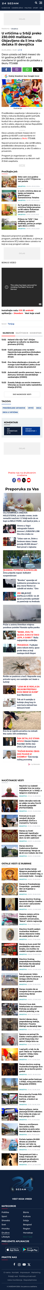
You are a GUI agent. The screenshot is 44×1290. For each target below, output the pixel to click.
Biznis (26, 1212)
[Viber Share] (17, 69)
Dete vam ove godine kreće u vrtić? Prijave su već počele (29, 179)
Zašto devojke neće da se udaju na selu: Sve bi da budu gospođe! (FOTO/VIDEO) (30, 804)
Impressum (25, 1272)
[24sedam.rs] (10, 3)
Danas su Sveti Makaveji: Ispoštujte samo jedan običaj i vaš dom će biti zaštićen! (30, 834)
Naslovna (5, 29)
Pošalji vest (13, 1276)
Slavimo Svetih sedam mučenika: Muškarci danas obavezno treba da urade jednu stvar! (29, 932)
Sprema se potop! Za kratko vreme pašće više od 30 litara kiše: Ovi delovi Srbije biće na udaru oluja (30, 1038)
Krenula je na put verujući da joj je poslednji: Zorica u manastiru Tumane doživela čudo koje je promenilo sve (29, 819)
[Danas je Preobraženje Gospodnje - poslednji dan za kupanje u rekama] (10, 889)
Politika (28, 8)
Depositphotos (30, 1280)
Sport (35, 8)
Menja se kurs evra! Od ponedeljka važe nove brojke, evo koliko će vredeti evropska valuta (30, 947)
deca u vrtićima (10, 412)
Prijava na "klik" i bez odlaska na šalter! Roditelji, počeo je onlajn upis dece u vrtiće (30, 222)
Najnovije (6, 8)
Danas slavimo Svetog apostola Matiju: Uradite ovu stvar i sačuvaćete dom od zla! (30, 902)
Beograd (27, 1224)
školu (25, 138)
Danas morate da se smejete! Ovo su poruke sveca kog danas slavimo (30, 992)
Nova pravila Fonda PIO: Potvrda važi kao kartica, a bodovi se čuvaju (30, 1098)
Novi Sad (27, 1236)
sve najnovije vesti (22, 394)
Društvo (14, 29)
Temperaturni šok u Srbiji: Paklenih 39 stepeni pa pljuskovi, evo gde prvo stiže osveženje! (29, 1158)
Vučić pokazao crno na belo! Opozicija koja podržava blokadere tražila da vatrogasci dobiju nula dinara (24, 353)
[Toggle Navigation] (40, 3)
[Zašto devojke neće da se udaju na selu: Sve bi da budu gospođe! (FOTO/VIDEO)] (10, 806)
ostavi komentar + (31, 430)
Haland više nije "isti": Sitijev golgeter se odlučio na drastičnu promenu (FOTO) (23, 342)
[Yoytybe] (24, 1265)
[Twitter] (24, 480)
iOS (20, 310)
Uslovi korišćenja (14, 1280)
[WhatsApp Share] (27, 69)
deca (38, 408)
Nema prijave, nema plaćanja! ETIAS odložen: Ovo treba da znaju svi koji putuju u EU (30, 1113)
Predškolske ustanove (14, 408)
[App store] (13, 1249)
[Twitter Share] (38, 69)
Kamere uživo (17, 8)
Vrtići (30, 408)
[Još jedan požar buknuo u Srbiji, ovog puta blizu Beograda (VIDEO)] (10, 1084)
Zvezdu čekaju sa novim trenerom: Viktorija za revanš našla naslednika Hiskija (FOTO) (25, 384)
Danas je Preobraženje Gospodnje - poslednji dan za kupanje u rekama (29, 887)
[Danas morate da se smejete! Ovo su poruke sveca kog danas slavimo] (10, 994)
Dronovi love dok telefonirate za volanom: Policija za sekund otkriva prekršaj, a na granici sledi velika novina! (30, 1008)
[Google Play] (30, 1249)
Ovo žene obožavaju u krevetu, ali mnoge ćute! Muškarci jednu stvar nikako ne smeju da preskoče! (24, 364)
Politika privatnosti (27, 1276)
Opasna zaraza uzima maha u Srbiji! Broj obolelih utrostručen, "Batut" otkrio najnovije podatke (30, 917)
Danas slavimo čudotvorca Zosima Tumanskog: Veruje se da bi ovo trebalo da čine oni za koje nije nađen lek (31, 849)
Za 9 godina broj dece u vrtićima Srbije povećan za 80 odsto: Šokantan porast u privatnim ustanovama (29, 208)
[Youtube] (29, 480)
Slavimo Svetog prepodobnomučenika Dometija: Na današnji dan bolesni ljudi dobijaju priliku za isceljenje (29, 962)
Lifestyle (6, 1236)
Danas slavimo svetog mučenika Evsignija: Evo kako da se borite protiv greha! (31, 1068)
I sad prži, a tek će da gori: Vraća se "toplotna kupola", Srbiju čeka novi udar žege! (30, 1053)
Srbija (26, 1220)
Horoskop (28, 1232)
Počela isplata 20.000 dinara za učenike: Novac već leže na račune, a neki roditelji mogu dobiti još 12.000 (30, 1143)
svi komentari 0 (12, 431)
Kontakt (15, 1272)
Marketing (35, 1272)
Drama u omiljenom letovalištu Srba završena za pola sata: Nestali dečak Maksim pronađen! (29, 1128)
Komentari (36, 333)
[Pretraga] (36, 2)
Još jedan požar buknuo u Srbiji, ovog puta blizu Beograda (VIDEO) (30, 1081)
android (29, 310)
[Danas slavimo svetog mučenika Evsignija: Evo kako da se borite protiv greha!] (10, 1069)
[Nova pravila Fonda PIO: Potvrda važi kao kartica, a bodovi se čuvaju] (10, 1099)
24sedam (18, 313)
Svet (4, 1224)
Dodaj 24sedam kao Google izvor (24, 76)
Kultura (27, 1216)
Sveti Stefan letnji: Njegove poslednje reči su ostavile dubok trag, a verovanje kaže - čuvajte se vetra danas (31, 872)
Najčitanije (22, 333)
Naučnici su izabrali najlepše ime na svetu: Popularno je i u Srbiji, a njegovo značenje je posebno (30, 789)
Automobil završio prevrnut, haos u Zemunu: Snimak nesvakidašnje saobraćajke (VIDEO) (24, 374)
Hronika (6, 1228)
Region (26, 1228)
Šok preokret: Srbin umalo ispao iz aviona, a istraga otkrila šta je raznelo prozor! (30, 977)
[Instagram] (19, 480)
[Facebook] (14, 480)
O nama (7, 1272)
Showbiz (6, 1220)
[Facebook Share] (6, 69)
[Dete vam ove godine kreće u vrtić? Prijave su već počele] (9, 181)
